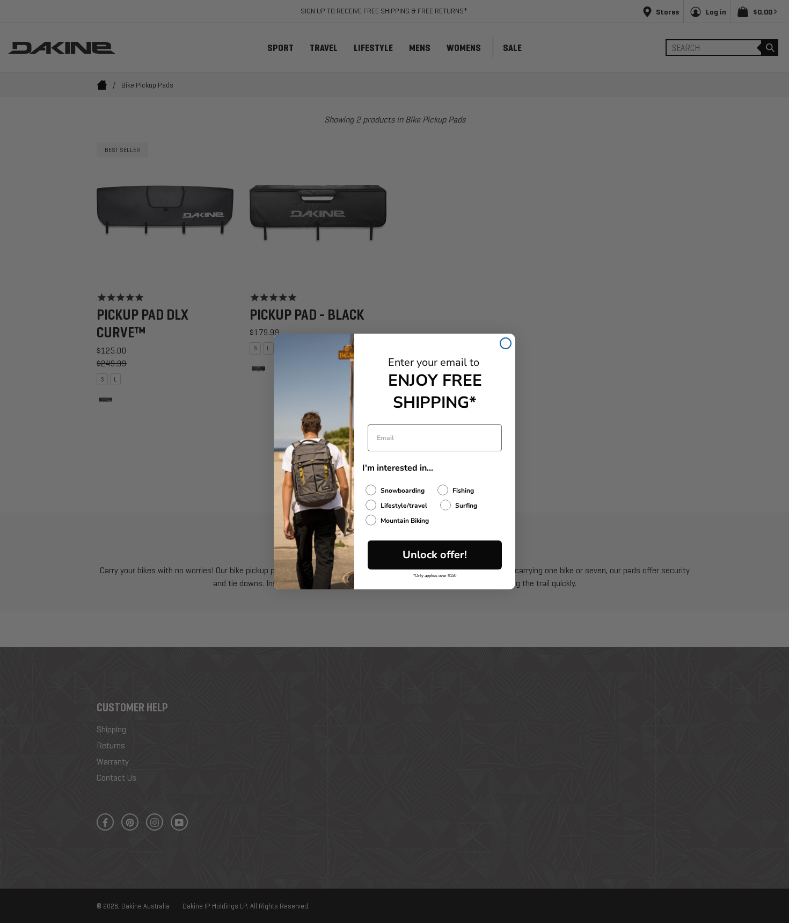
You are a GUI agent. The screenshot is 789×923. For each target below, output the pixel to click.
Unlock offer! (435, 554)
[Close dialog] (505, 343)
